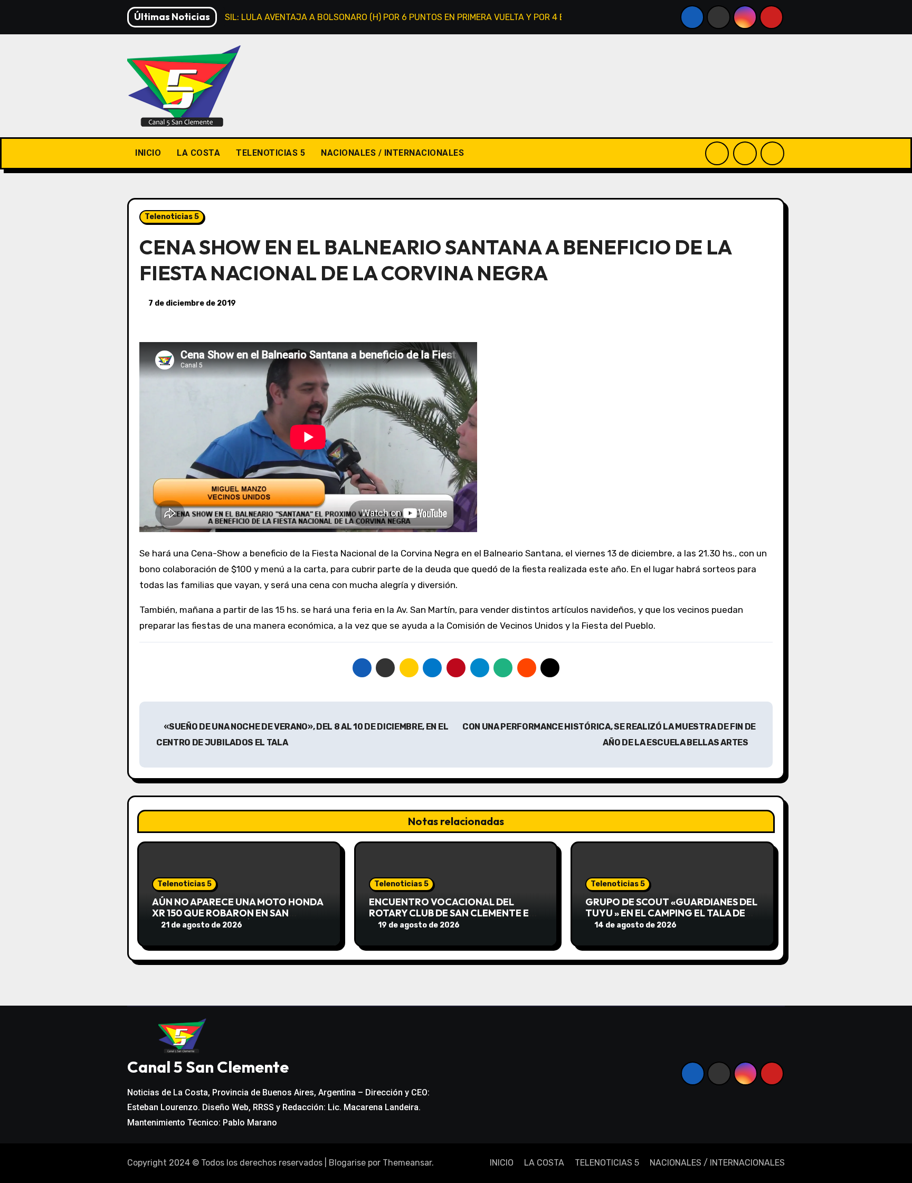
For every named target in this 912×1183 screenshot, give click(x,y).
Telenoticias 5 (172, 216)
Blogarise (347, 1163)
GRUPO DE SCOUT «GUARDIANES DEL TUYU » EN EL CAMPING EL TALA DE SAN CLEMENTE (671, 913)
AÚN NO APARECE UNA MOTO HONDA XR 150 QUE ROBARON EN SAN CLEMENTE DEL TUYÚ (237, 913)
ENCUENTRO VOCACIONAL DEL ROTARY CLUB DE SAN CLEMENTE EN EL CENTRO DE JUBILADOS (452, 913)
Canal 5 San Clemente (208, 1067)
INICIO (148, 153)
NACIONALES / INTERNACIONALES (392, 153)
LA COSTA (198, 153)
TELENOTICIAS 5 (270, 153)
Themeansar (407, 1163)
